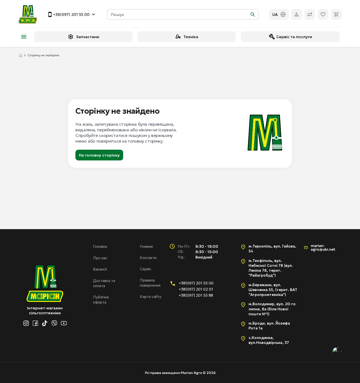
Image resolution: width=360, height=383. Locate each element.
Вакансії (100, 269)
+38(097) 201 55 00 (71, 14)
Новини (146, 246)
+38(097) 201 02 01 (196, 289)
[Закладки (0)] (323, 14)
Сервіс (145, 269)
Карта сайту (150, 296)
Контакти (148, 257)
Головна (100, 246)
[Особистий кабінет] (296, 14)
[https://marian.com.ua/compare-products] (309, 14)
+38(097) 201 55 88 (196, 295)
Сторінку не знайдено (43, 55)
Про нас (100, 258)
